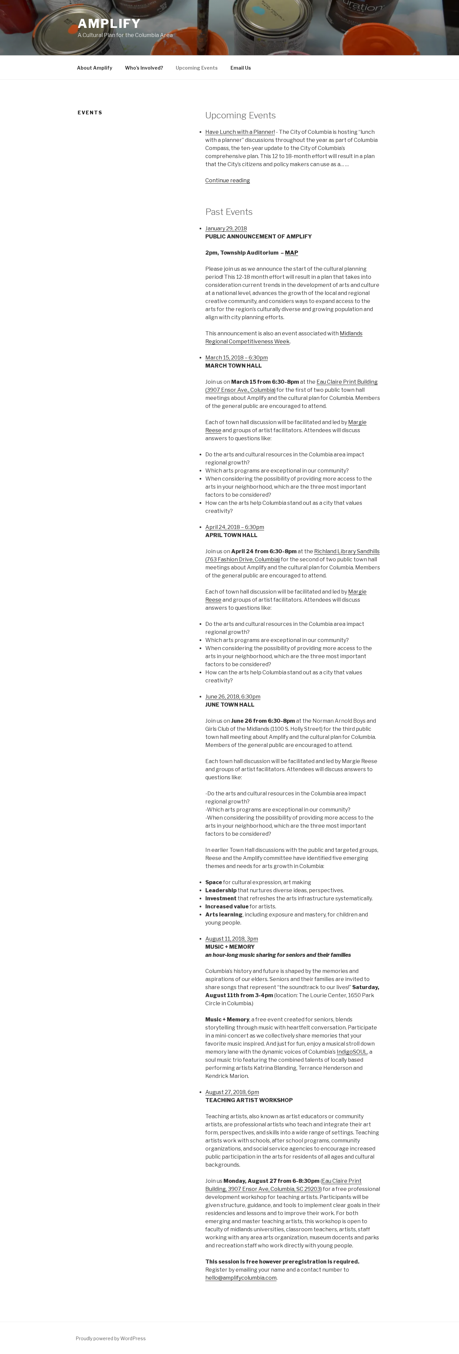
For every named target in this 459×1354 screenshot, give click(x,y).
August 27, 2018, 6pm (232, 1092)
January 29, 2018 (226, 228)
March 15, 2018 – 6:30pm (236, 357)
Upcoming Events (197, 68)
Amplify (109, 23)
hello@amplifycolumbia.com (241, 1278)
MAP (291, 253)
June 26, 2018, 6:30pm (232, 696)
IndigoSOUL (352, 1052)
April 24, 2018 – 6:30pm (234, 527)
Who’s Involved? (144, 68)
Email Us (241, 68)
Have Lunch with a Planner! (240, 132)
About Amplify (94, 68)
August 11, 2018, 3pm (231, 939)
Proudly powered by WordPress (111, 1338)
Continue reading (227, 180)
